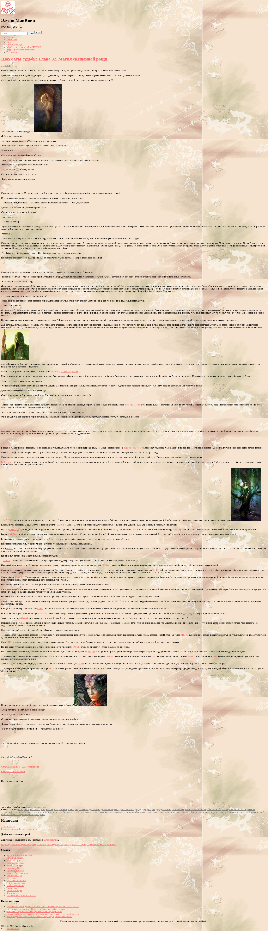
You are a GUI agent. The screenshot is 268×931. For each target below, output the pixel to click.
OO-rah (76, 647)
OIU (80, 656)
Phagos (81, 663)
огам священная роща (148, 812)
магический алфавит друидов (15, 812)
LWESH (7, 520)
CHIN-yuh (106, 565)
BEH (20, 809)
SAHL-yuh (14, 529)
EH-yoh (91, 651)
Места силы (12, 878)
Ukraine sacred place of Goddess (21, 895)
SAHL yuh (73, 809)
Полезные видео (14, 890)
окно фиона (191, 812)
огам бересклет (50, 812)
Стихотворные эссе (16, 883)
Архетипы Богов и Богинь (19, 855)
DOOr (26, 809)
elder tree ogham (37, 809)
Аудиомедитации (15, 44)
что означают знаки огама (235, 812)
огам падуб (132, 812)
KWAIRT (19, 577)
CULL (156, 570)
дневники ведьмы (109, 809)
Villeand (191, 656)
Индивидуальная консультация (16, 844)
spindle (82, 809)
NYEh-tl (44, 613)
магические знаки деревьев (242, 809)
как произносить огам (195, 809)
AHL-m (184, 635)
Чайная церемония (15, 885)
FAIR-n (60, 525)
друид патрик (148, 809)
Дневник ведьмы (37, 807)
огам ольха (120, 812)
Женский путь (13, 860)
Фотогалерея (13, 893)
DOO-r (6, 560)
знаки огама (178, 809)
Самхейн (25, 618)
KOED (110, 656)
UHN (9, 642)
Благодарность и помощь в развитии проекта (85, 844)
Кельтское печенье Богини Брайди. (19, 829)
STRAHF (119, 613)
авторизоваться (51, 840)
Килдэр (77, 291)
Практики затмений (16, 880)
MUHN (115, 601)
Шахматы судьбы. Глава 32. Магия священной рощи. (54, 58)
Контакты (111, 844)
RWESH (22, 623)
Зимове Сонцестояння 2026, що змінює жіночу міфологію (34, 911)
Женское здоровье (15, 863)
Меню (38, 32)
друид (138, 809)
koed (56, 809)
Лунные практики (15, 870)
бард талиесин (93, 809)
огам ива (84, 812)
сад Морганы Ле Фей (134, 448)
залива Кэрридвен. (69, 371)
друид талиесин (163, 809)
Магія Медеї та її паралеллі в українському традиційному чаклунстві (39, 916)
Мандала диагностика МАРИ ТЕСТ (24, 47)
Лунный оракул (14, 875)
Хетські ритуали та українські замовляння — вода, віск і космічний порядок (43, 914)
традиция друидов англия (210, 812)
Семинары (12, 39)
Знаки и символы (15, 865)
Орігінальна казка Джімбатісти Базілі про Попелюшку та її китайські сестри (43, 906)
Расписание (12, 52)
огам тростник (177, 812)
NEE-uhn (13, 534)
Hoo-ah (9, 548)
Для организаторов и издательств (47, 844)
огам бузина (63, 812)
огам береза (35, 812)
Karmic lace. (8, 826)
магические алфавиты (217, 809)
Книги (10, 42)
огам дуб (74, 812)
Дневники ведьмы (15, 858)
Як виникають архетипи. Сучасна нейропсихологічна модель (36, 909)
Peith (214, 656)
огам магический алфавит (101, 812)
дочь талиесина (126, 809)
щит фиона (39, 814)
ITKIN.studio (14, 928)
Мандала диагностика (17, 873)
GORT (40, 608)
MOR (51, 668)
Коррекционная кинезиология (21, 49)
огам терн (164, 812)
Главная (10, 37)
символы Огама (132, 405)
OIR (153, 656)
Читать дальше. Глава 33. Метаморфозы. (20, 767)
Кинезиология (13, 868)
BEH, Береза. (7, 462)
